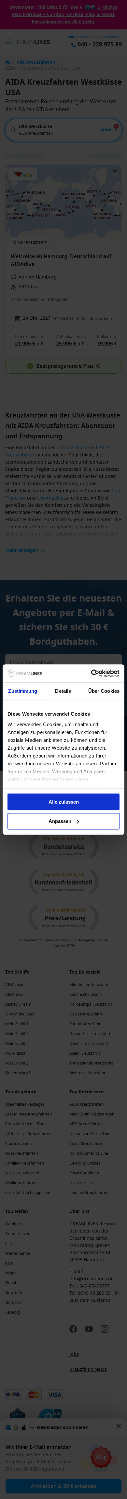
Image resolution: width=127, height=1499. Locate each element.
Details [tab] (63, 691)
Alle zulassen (64, 802)
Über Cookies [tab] (104, 691)
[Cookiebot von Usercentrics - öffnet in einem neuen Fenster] (91, 673)
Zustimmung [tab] (22, 691)
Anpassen (60, 821)
